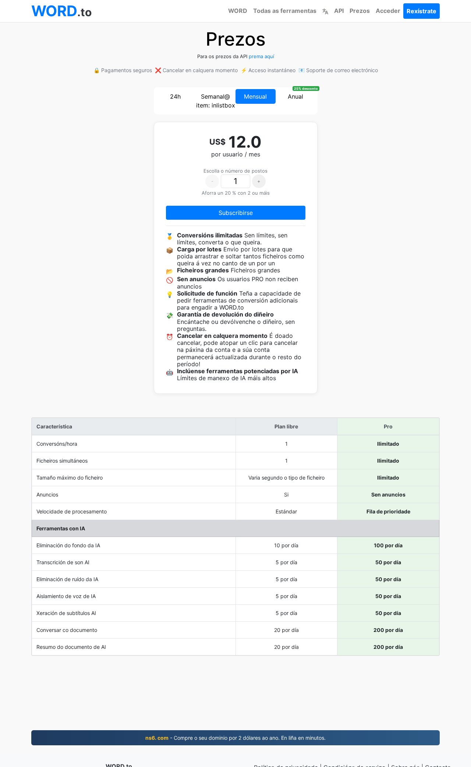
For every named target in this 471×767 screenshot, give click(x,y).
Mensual (255, 96)
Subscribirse (236, 212)
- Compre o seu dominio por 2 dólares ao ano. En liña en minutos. (235, 738)
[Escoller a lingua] (325, 10)
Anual (295, 96)
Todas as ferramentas (284, 10)
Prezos (360, 10)
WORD (237, 10)
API (339, 10)
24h (175, 96)
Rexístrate (421, 11)
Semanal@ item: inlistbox (215, 101)
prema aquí (261, 56)
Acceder (388, 10)
